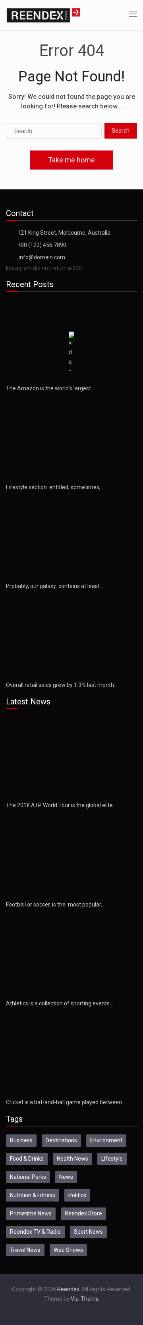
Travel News (25, 1250)
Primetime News (31, 1213)
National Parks (28, 1177)
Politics (77, 1195)
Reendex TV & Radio (35, 1232)
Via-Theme (85, 1299)
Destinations (61, 1140)
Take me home (71, 160)
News (66, 1177)
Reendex (68, 1289)
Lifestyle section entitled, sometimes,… (55, 487)
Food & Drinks (27, 1158)
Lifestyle (112, 1158)
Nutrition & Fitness (32, 1195)
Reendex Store (83, 1213)
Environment (106, 1140)
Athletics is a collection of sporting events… (59, 1003)
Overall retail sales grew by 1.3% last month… (62, 685)
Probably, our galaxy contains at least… (54, 586)
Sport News (88, 1232)
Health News (72, 1158)
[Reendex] (43, 15)
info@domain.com (42, 257)
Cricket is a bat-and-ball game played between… (66, 1102)
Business (21, 1140)
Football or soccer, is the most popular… (55, 904)
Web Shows (68, 1250)
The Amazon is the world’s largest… (50, 388)
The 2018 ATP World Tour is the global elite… (61, 805)
